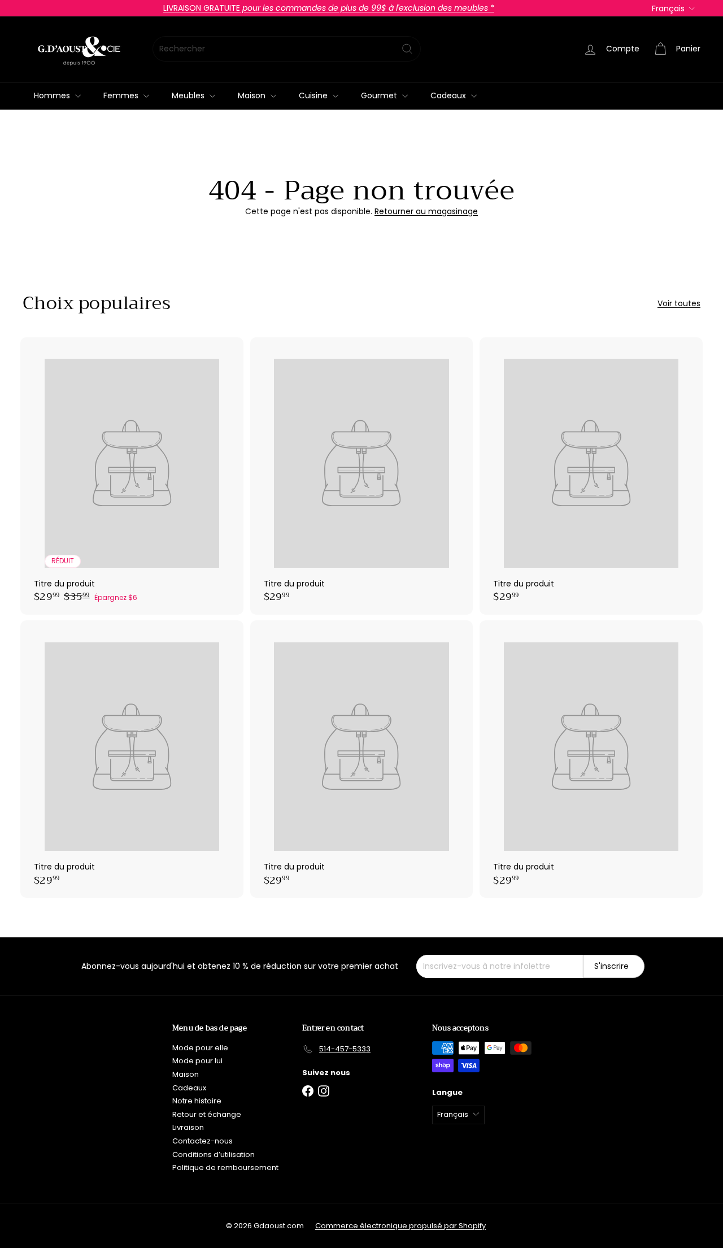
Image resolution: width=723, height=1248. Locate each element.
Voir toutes (678, 303)
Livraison (188, 1127)
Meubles (189, 95)
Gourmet (380, 95)
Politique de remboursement (225, 1167)
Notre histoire (196, 1100)
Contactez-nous (202, 1141)
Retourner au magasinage (426, 211)
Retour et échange (206, 1114)
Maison (253, 95)
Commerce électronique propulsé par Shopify (400, 1225)
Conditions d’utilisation (213, 1154)
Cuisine (314, 95)
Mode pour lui (197, 1060)
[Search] (407, 49)
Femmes (122, 95)
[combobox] (287, 49)
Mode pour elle (200, 1047)
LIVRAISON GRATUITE (328, 8)
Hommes (53, 95)
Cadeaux (449, 95)
